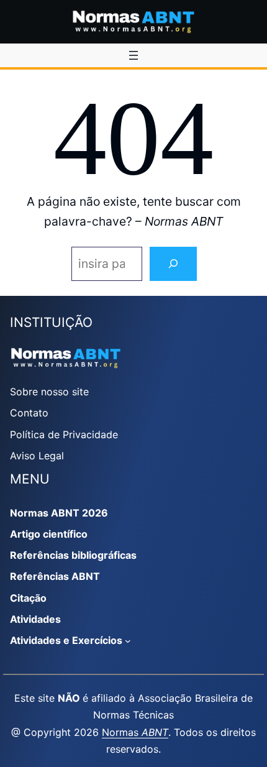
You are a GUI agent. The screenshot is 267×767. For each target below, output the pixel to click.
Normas (135, 732)
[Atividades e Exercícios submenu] (128, 641)
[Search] (173, 264)
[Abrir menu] (133, 55)
